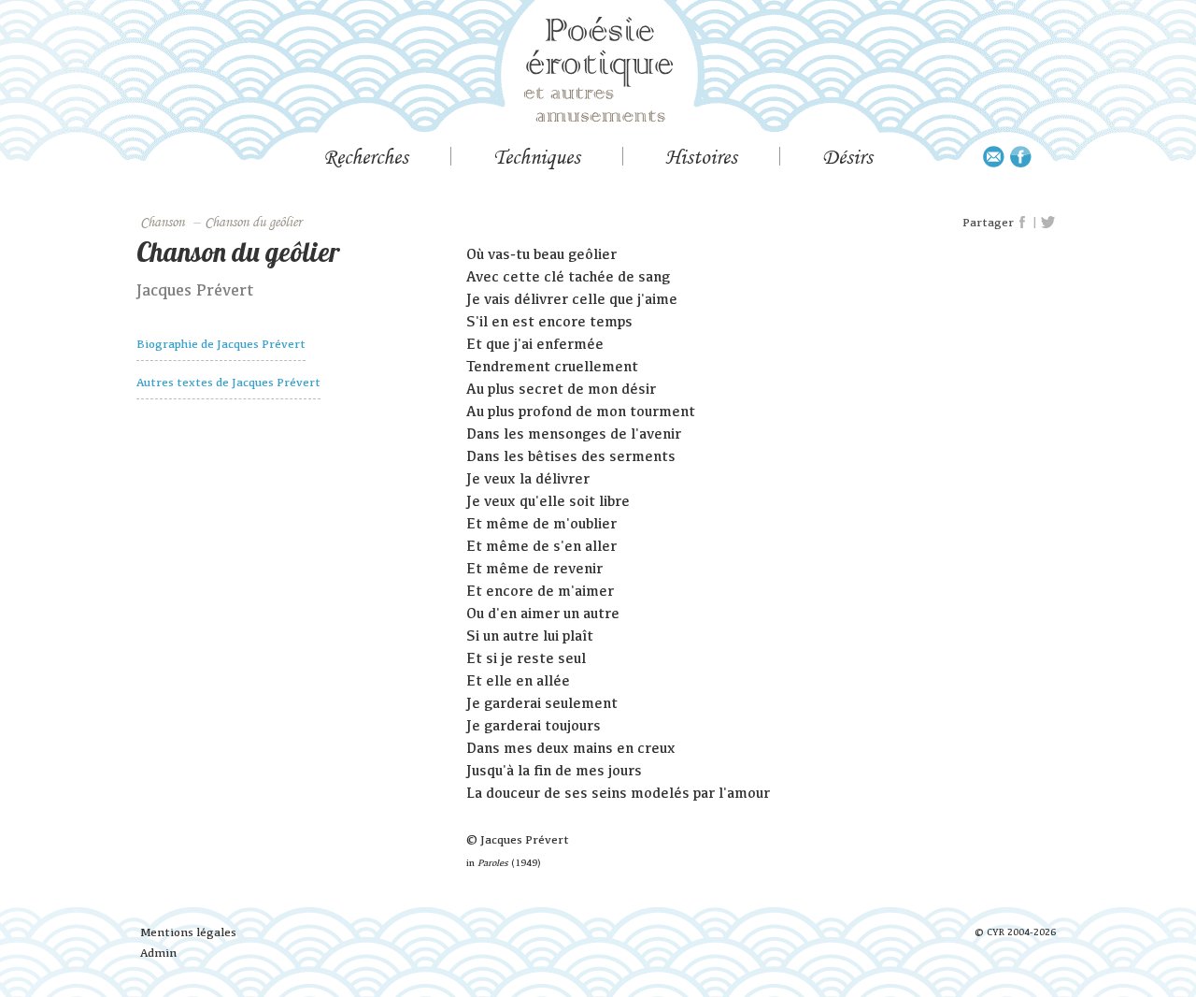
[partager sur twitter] (1048, 222)
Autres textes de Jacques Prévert (228, 382)
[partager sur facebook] (1023, 222)
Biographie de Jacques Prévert (221, 344)
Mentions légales (188, 932)
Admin (158, 953)
